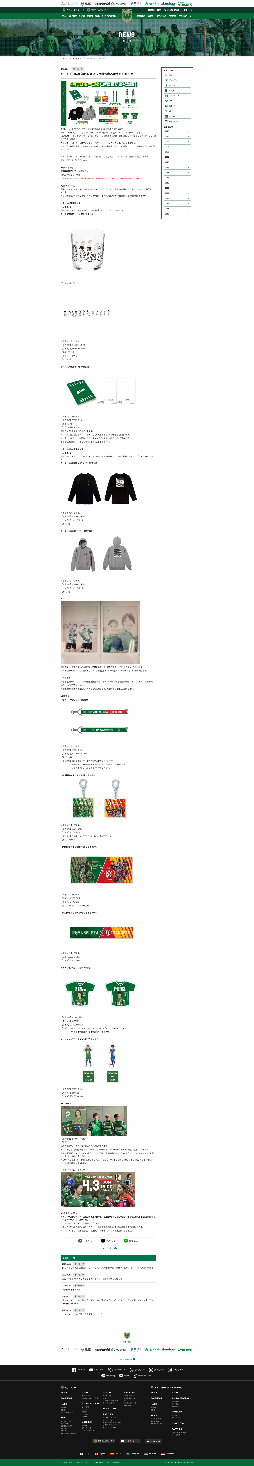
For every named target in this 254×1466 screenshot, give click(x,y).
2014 (167, 193)
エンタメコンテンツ (130, 1403)
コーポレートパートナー (110, 1418)
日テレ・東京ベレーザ (75, 10)
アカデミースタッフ (88, 1430)
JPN (190, 10)
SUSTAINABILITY (154, 10)
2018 (167, 172)
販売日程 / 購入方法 (66, 1426)
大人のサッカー (107, 1398)
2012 (167, 203)
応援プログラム (129, 1405)
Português (135, 1453)
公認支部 (84, 1417)
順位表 (63, 1410)
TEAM (97, 16)
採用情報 (116, 1462)
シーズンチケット (66, 1421)
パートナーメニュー (109, 1420)
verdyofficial (81, 1370)
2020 (167, 162)
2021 (167, 157)
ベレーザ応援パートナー (179, 1435)
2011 (167, 208)
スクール (172, 106)
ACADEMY (141, 16)
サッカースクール (108, 1396)
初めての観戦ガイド (67, 1412)
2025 (167, 136)
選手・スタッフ (86, 1396)
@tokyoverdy (110, 1375)
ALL (170, 75)
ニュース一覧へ (106, 1248)
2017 (167, 177)
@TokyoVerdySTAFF (119, 1370)
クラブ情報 (85, 1407)
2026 (167, 131)
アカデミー (173, 101)
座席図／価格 (155, 1421)
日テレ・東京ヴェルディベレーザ (169, 1387)
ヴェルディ (173, 80)
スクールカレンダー (109, 1403)
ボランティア (86, 1414)
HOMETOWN (161, 16)
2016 (167, 183)
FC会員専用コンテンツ (131, 1398)
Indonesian (170, 1453)
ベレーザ (79, 69)
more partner (125, 1359)
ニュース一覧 (72, 58)
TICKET (90, 16)
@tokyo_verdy (159, 1370)
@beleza (127, 1375)
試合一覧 (63, 1407)
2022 (167, 152)
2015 (167, 188)
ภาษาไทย (152, 1453)
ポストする (111, 1240)
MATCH (82, 16)
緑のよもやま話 (174, 121)
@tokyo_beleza (140, 1370)
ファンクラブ (128, 1396)
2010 (167, 214)
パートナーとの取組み (109, 1427)
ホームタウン (174, 95)
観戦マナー (85, 1412)
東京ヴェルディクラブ (99, 10)
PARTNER (172, 16)
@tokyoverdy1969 (144, 1375)
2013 (167, 198)
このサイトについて (83, 1462)
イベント (172, 116)
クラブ (171, 90)
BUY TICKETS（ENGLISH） (69, 1433)
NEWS (64, 16)
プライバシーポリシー (102, 1462)
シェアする (88, 1240)
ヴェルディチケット (132, 1441)
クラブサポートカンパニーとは (112, 1422)
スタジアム (85, 1409)
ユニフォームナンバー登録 (90, 1398)
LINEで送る (134, 1240)
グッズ (126, 1400)
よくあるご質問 (66, 1462)
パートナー (173, 111)
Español (118, 1453)
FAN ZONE (183, 16)
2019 (167, 167)
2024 (167, 141)
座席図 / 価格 (65, 1424)
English (102, 1453)
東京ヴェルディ (71, 1387)
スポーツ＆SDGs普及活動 (110, 1400)
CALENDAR (73, 16)
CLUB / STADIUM (109, 16)
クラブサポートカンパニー (111, 1425)
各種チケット (65, 1431)
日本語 (87, 1453)
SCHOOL (151, 16)
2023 (167, 146)
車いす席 (63, 1428)
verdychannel (98, 1370)
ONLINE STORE (173, 10)
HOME (63, 58)
